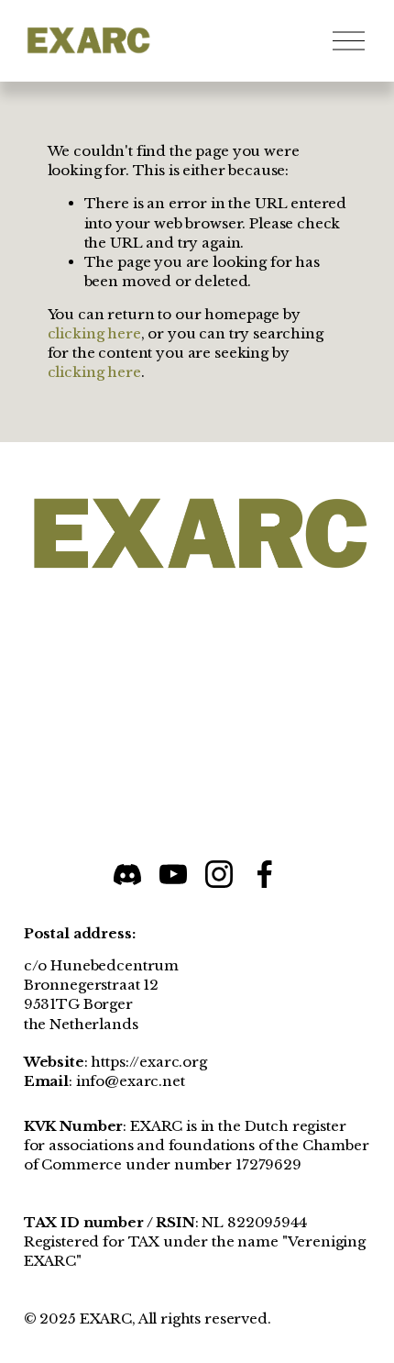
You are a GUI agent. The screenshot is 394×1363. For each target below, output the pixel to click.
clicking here (94, 333)
